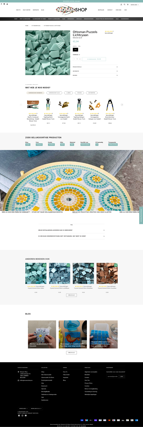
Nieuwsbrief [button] (109, 367)
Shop (42, 372)
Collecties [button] (44, 367)
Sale (42, 397)
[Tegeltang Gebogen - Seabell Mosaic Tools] (79, 104)
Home (26, 25)
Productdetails (77, 66)
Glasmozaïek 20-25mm (47, 377)
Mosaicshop (22, 411)
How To (18, 10)
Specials (43, 389)
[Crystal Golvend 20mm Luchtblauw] (59, 273)
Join (121, 376)
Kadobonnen (44, 400)
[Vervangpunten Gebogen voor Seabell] (94, 104)
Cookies (87, 386)
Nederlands (134, 4)
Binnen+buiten (85, 144)
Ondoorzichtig (113, 144)
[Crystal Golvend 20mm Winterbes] (83, 273)
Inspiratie (36, 10)
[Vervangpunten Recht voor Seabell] (63, 104)
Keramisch (44, 386)
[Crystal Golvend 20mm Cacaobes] (107, 273)
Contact (109, 10)
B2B (126, 10)
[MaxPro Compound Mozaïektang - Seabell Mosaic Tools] (33, 104)
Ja (97, 144)
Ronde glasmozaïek (46, 380)
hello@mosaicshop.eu (26, 380)
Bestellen (101, 10)
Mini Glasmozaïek (46, 374)
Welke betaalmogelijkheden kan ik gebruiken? (55, 230)
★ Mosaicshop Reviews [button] (141, 215)
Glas (72, 144)
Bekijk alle (71, 295)
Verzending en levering (91, 391)
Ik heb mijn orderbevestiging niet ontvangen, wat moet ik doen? (62, 236)
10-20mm (51, 144)
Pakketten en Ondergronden (49, 394)
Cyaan (28, 144)
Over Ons (118, 10)
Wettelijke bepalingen (90, 394)
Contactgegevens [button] (23, 367)
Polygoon (39, 144)
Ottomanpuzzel (36, 25)
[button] (109, 31)
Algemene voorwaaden (91, 372)
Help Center (26, 10)
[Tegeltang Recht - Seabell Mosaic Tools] (48, 104)
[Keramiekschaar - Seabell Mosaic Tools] (110, 104)
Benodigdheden (45, 391)
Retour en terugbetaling (91, 389)
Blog (42, 10)
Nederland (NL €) (35, 408)
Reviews (75, 75)
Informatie (76, 71)
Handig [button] (65, 367)
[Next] (121, 104)
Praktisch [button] (87, 367)
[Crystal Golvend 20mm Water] (35, 273)
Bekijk (49, 212)
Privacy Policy (88, 383)
